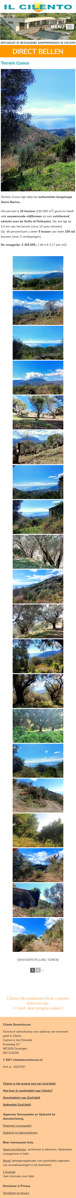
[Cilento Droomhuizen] (38, 273)
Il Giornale (9, 1172)
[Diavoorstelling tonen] (38, 959)
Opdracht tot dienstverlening (20, 1132)
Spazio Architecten (14, 1149)
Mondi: (7, 1160)
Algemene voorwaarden (17, 1125)
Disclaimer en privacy (16, 1193)
